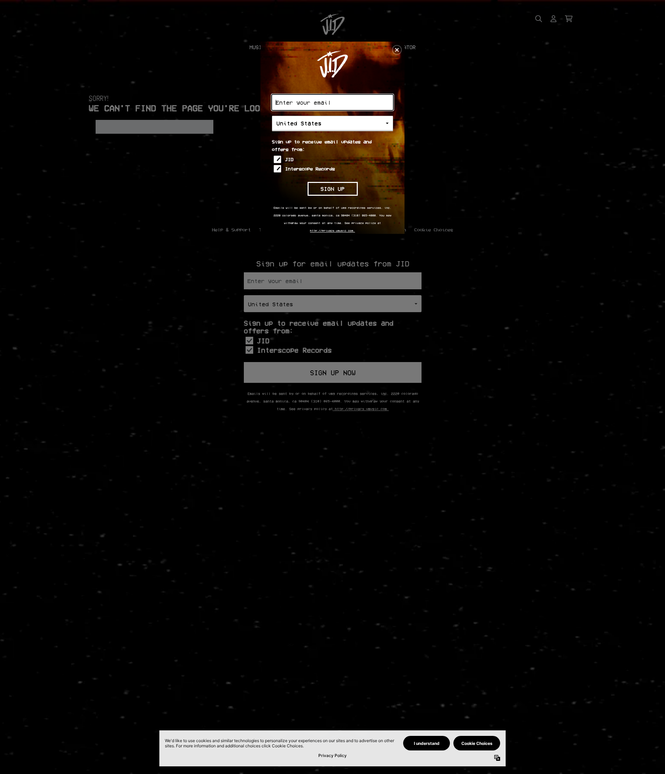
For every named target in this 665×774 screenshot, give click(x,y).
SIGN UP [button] (332, 188)
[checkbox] (333, 159)
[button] (397, 50)
